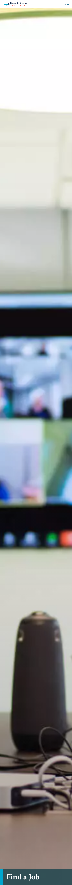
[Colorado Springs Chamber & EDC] (15, 3)
